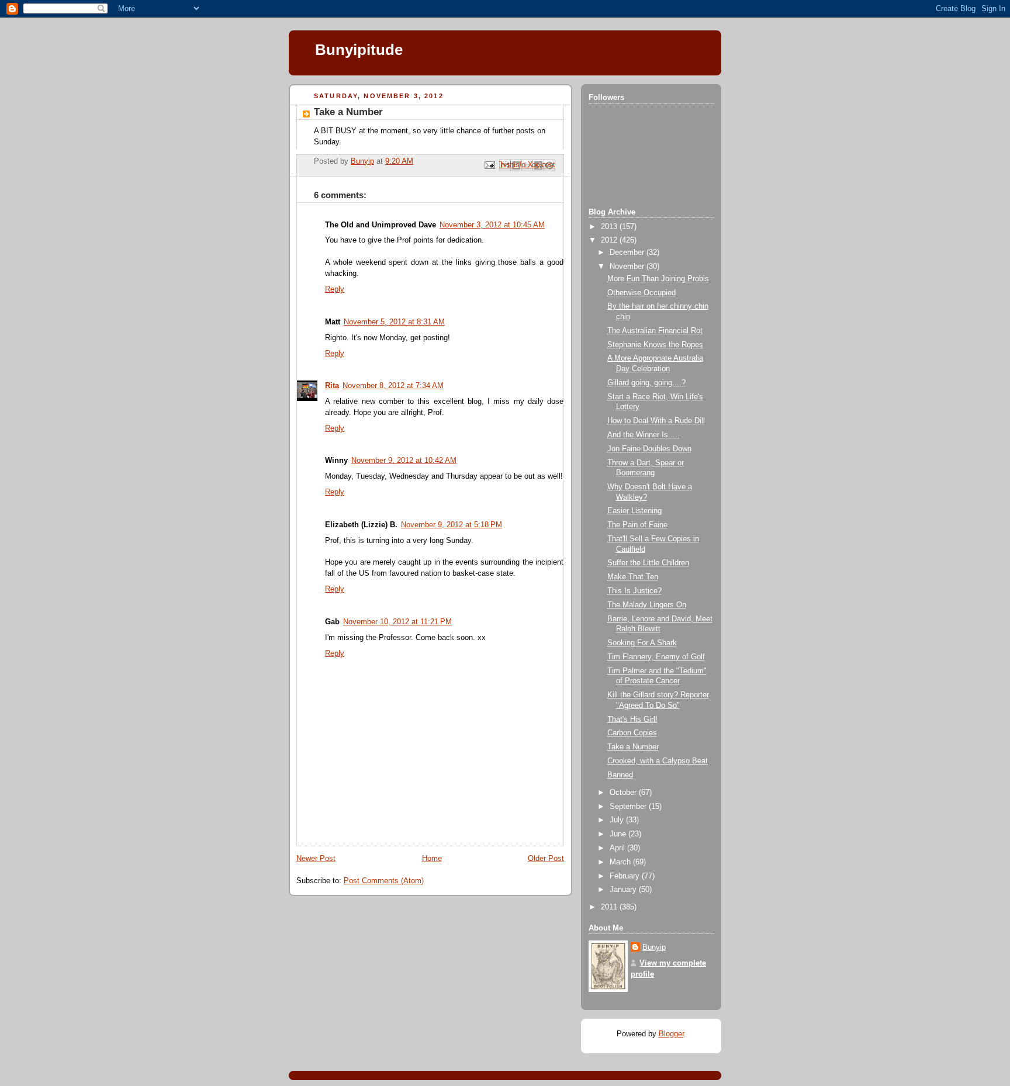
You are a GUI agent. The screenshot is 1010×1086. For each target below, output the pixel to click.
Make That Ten (632, 577)
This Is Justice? (634, 591)
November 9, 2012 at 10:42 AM (403, 460)
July (618, 820)
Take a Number (633, 747)
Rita (332, 386)
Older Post (546, 859)
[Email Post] (489, 165)
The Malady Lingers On (646, 605)
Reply (334, 289)
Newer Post (315, 859)
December (628, 252)
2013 (610, 227)
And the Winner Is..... (643, 435)
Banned (620, 775)
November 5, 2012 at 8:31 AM (394, 322)
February (626, 876)
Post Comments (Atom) (384, 881)
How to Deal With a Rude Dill (656, 421)
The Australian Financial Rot (655, 331)
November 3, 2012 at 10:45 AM (492, 225)
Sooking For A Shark (642, 643)
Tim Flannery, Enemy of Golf (656, 657)
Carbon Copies (632, 733)
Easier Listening (634, 511)
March (621, 862)
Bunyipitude (359, 49)
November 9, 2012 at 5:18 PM (451, 525)
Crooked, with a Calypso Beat (657, 761)
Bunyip (654, 947)
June (619, 834)
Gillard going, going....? (646, 383)
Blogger (671, 1034)
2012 (610, 240)
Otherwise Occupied (641, 293)
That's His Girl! (632, 719)
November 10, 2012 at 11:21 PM (397, 622)
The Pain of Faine (637, 525)
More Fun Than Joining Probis (658, 279)
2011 (610, 907)
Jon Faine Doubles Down (649, 449)
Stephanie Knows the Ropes (655, 345)
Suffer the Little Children (648, 563)
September (629, 807)
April (618, 848)
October (624, 792)
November (628, 266)
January (624, 890)
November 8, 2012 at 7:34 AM (393, 386)
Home (432, 859)
